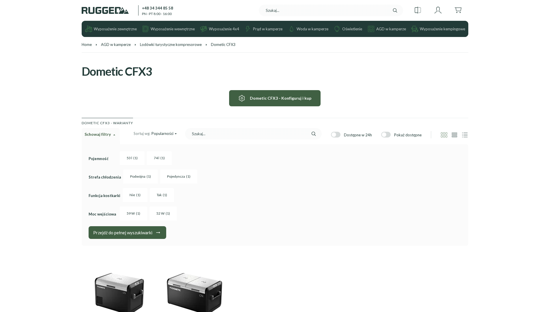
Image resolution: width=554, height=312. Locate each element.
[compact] (464, 134)
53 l (132, 158)
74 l (159, 158)
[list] (454, 134)
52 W (163, 213)
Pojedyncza (178, 176)
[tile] (444, 134)
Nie (135, 195)
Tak (162, 195)
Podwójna (140, 176)
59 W (133, 213)
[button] (418, 10)
